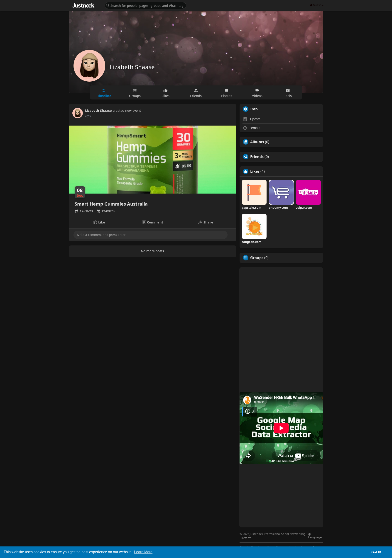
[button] (145, 5)
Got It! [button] (376, 552)
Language (315, 537)
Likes (255, 171)
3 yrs (88, 116)
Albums (257, 142)
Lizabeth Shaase (132, 67)
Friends (257, 156)
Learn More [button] (143, 552)
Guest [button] (316, 5)
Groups (256, 258)
